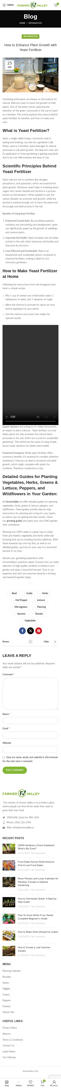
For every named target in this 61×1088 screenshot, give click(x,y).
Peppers (7, 1000)
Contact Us (8, 1046)
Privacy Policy (10, 1028)
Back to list (30, 641)
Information (35, 23)
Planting (41, 607)
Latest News (9, 1051)
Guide (29, 593)
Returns (7, 1034)
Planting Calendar (12, 971)
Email (6, 728)
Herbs (45, 593)
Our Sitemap (9, 1057)
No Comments (38, 853)
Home (22, 23)
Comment (9, 674)
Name (7, 714)
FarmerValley (12, 502)
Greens (6, 995)
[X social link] (30, 630)
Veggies (6, 989)
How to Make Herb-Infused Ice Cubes (38, 931)
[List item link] (30, 822)
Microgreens (21, 607)
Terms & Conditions (13, 1040)
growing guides (14, 521)
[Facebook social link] (22, 630)
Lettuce (41, 600)
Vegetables (30, 621)
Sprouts (21, 614)
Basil (14, 593)
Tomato (39, 614)
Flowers (7, 1006)
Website (7, 743)
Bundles (7, 977)
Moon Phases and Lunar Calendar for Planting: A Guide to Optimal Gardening (38, 881)
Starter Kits (8, 1012)
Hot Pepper (21, 600)
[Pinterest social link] (38, 630)
